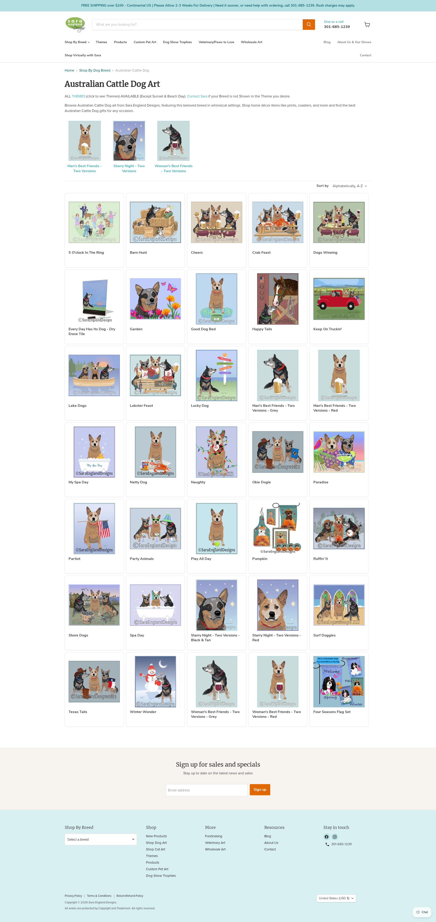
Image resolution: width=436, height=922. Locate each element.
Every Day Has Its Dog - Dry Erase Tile (92, 331)
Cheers (197, 252)
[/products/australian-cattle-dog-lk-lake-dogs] (94, 375)
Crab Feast (261, 252)
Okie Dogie (261, 482)
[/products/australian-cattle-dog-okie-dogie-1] (278, 452)
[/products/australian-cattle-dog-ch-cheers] (216, 222)
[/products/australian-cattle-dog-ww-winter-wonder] (155, 681)
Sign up (260, 789)
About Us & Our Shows (354, 42)
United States (334, 898)
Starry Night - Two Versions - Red (276, 638)
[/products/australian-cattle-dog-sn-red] (278, 605)
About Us (271, 843)
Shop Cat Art (155, 849)
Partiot (74, 558)
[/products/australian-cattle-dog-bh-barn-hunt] (155, 222)
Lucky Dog (200, 405)
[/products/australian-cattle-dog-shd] (94, 605)
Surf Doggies (324, 635)
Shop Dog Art (156, 843)
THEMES (78, 96)
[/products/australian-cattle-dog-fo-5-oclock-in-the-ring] (94, 222)
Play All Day (201, 558)
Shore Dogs (78, 635)
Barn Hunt (138, 252)
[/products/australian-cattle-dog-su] (339, 605)
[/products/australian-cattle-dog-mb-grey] (278, 375)
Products (120, 42)
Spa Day (137, 635)
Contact (365, 55)
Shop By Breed (76, 42)
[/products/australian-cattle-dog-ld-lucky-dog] (216, 375)
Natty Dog (138, 482)
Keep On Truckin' (327, 329)
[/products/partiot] (94, 528)
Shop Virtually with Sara (83, 55)
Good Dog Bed (203, 329)
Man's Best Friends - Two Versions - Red (334, 408)
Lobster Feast (141, 405)
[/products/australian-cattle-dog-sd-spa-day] (155, 605)
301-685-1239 (337, 26)
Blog (327, 42)
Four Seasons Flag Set (332, 711)
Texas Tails (78, 711)
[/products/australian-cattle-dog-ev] (94, 299)
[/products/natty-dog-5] (155, 452)
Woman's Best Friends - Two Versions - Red (276, 714)
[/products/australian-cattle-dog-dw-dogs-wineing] (339, 222)
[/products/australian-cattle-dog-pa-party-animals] (155, 528)
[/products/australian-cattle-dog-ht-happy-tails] (278, 299)
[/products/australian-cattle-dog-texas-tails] (94, 681)
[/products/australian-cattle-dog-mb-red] (339, 375)
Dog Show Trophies (177, 42)
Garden (136, 329)
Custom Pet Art (145, 42)
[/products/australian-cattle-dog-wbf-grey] (216, 681)
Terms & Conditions (99, 896)
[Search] (309, 24)
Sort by (323, 186)
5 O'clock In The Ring (86, 252)
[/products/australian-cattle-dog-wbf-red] (278, 681)
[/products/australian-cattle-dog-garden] (155, 299)
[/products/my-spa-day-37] (94, 452)
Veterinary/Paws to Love (216, 42)
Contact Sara (197, 96)
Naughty (198, 482)
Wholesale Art (251, 42)
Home (69, 70)
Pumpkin (259, 558)
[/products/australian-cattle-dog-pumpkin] (278, 528)
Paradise (320, 482)
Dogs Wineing (325, 252)
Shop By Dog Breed (94, 70)
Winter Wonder (143, 711)
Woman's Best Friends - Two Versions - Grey (215, 714)
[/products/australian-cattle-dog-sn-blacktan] (216, 605)
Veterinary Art (215, 843)
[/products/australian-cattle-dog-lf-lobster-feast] (155, 375)
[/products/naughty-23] (216, 452)
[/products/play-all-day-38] (216, 528)
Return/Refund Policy (129, 896)
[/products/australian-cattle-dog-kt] (339, 299)
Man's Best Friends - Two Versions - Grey (273, 408)
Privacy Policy (73, 896)
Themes (101, 42)
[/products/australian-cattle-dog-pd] (339, 452)
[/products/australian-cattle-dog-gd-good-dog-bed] (216, 299)
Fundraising (213, 836)
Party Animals (142, 558)
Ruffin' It (320, 558)
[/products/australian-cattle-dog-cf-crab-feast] (278, 222)
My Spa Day (78, 482)
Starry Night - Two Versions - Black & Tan (215, 638)
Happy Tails (262, 329)
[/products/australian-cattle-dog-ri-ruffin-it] (339, 528)
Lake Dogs (78, 405)
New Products (156, 836)
